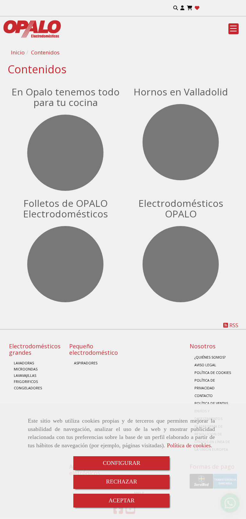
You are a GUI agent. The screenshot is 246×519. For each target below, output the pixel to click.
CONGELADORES (28, 387)
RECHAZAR (121, 481)
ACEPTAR (122, 500)
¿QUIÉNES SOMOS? (210, 357)
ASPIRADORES (85, 363)
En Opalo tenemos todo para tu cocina (65, 97)
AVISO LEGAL (205, 364)
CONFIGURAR (121, 463)
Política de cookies (189, 445)
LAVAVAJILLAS (25, 375)
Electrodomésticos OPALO (180, 208)
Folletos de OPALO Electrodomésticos (65, 208)
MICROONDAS (25, 369)
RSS (233, 325)
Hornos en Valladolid (181, 91)
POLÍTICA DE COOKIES (212, 372)
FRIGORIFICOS (26, 381)
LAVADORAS (24, 363)
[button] (182, 8)
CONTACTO (203, 395)
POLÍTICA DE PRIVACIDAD (204, 384)
